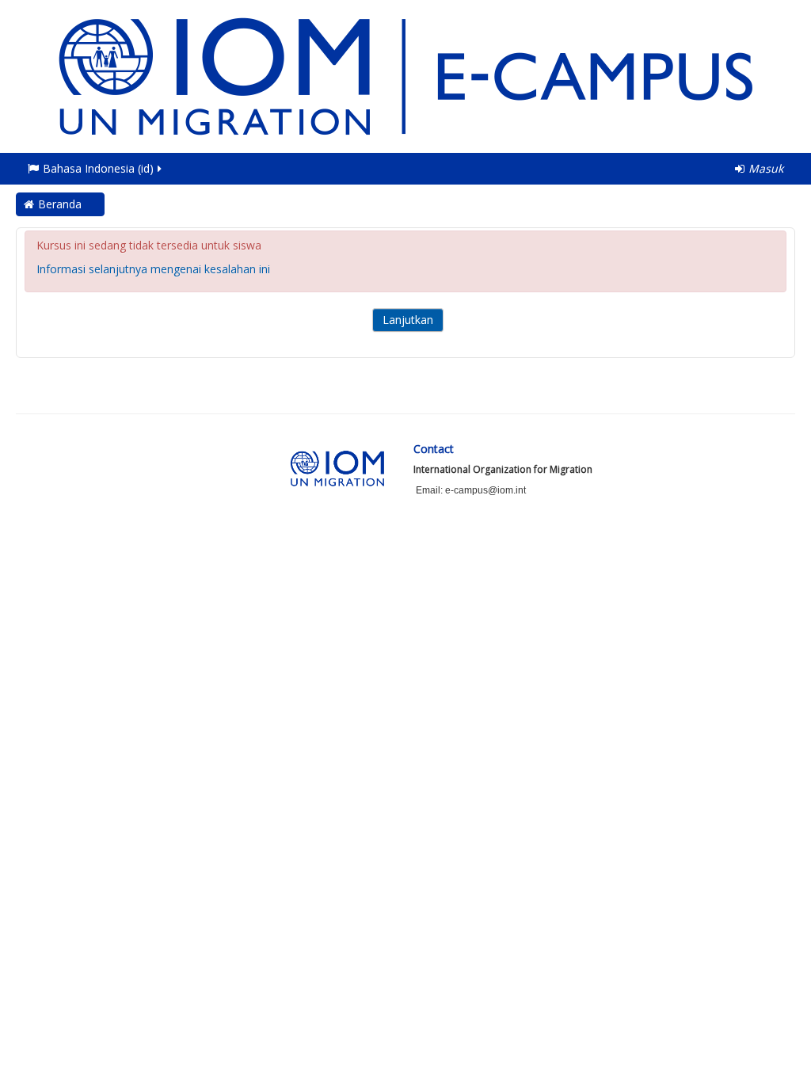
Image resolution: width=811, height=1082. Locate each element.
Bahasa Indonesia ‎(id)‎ (98, 168)
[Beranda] (405, 74)
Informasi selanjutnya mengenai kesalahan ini (153, 268)
